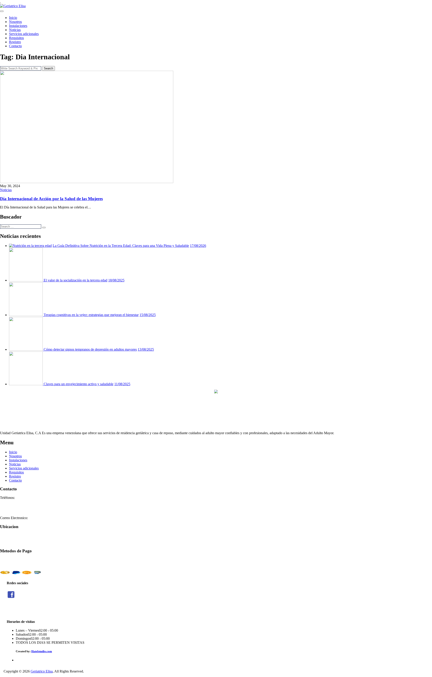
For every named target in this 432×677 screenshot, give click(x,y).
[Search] (44, 227)
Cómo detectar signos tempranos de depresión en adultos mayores (90, 349)
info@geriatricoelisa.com (46, 518)
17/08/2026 (198, 246)
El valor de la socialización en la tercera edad (75, 280)
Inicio (13, 18)
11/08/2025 (122, 384)
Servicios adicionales (24, 34)
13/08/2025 (146, 349)
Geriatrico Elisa (42, 671)
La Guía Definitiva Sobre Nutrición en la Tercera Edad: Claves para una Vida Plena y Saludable (121, 246)
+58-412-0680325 (13, 510)
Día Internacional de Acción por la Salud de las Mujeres (51, 198)
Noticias (15, 30)
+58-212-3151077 (13, 502)
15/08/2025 (148, 315)
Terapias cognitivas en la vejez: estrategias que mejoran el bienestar (91, 315)
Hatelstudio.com (41, 651)
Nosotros (15, 22)
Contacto (15, 46)
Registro (15, 42)
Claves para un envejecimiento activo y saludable (78, 384)
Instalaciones (18, 26)
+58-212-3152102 (13, 506)
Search (48, 68)
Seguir (11, 610)
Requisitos (16, 38)
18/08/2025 (116, 280)
